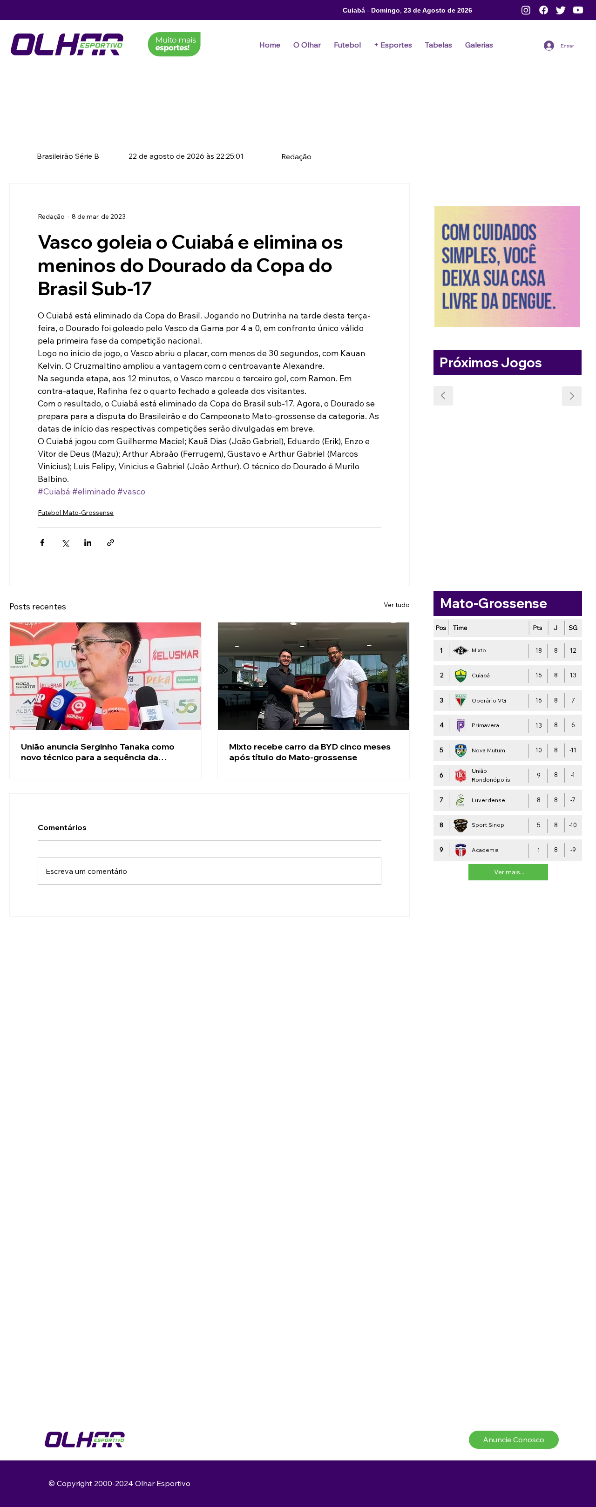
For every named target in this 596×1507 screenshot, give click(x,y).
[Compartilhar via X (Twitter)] (65, 542)
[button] (347, 44)
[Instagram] (526, 10)
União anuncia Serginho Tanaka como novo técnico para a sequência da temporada (98, 752)
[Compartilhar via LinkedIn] (87, 542)
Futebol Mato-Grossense (76, 512)
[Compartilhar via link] (110, 542)
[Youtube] (578, 10)
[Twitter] (561, 10)
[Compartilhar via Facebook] (42, 542)
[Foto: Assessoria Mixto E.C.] (313, 676)
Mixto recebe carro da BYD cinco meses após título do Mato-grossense (310, 752)
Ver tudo (397, 605)
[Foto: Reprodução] (105, 676)
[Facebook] (543, 10)
